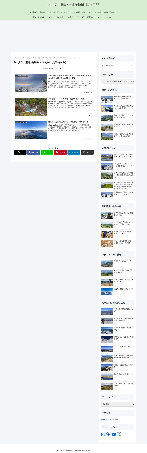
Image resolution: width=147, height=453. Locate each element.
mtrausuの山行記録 (108, 419)
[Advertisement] (74, 37)
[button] (87, 152)
